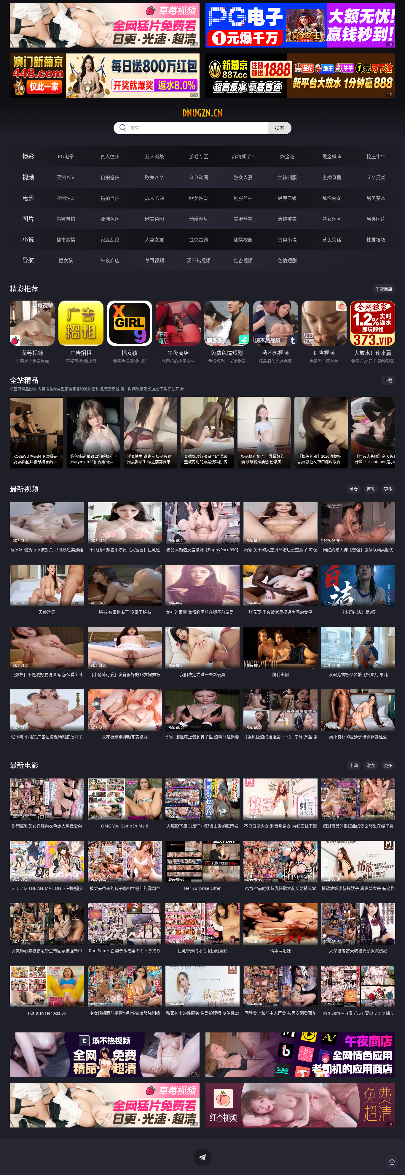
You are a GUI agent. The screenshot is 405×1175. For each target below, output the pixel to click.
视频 (28, 177)
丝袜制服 (287, 177)
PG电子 (66, 156)
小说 (28, 240)
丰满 (354, 765)
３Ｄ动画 (198, 177)
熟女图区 (331, 219)
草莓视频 (154, 260)
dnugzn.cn (202, 113)
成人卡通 (154, 198)
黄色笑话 (331, 239)
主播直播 (331, 177)
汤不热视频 (199, 260)
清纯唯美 (287, 219)
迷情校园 (243, 239)
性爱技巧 (375, 239)
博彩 (28, 156)
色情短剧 (287, 260)
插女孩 (66, 260)
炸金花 (287, 156)
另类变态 (375, 198)
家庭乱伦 (110, 239)
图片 (28, 219)
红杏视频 (243, 260)
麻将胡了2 (243, 156)
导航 (28, 260)
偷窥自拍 (65, 219)
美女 (354, 489)
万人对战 (154, 156)
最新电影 (24, 765)
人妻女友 (154, 239)
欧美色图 (154, 219)
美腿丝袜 (243, 219)
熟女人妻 (243, 177)
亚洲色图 (110, 219)
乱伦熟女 (331, 198)
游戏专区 (198, 156)
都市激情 (65, 239)
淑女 (371, 765)
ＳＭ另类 (375, 177)
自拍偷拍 (110, 177)
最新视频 (24, 489)
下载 (388, 380)
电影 (28, 198)
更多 (388, 489)
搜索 (279, 128)
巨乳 (371, 489)
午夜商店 (110, 260)
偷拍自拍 (110, 198)
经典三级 (287, 198)
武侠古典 (198, 239)
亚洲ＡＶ (65, 177)
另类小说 (287, 239)
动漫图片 (198, 219)
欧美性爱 (198, 198)
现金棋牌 (331, 156)
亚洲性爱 (65, 198)
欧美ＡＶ (154, 177)
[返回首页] (392, 1162)
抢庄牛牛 (375, 156)
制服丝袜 (243, 198)
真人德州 (110, 156)
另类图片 (375, 219)
